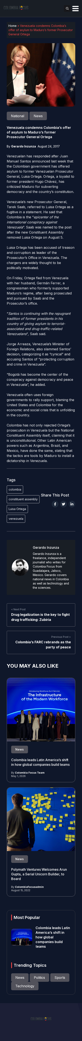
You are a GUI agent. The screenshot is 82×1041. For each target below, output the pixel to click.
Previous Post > (61, 636)
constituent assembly (23, 499)
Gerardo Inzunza (23, 146)
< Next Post (18, 609)
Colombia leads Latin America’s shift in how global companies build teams (53, 937)
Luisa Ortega (17, 509)
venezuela (16, 518)
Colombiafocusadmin (29, 886)
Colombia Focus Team (30, 772)
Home (12, 26)
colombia (15, 489)
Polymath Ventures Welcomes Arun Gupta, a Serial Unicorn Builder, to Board (39, 874)
